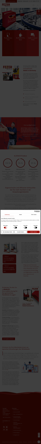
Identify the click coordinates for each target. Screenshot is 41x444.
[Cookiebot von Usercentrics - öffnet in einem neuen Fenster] (35, 211)
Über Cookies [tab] (33, 214)
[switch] (15, 227)
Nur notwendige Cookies (7, 231)
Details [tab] (20, 214)
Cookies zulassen (33, 231)
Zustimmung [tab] (7, 214)
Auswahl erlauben (20, 231)
